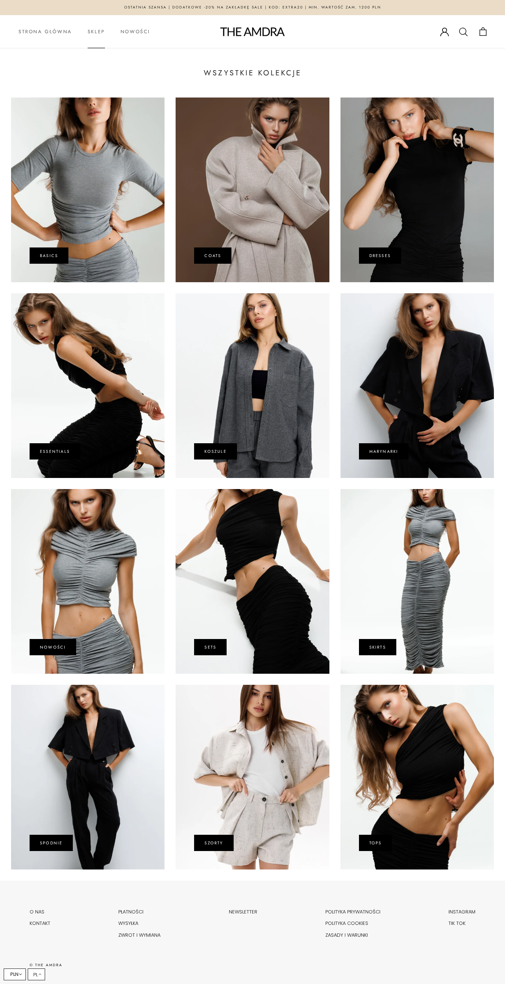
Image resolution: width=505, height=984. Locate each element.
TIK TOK (456, 923)
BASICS (49, 256)
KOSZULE (215, 451)
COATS (212, 256)
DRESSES (380, 256)
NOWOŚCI (135, 31)
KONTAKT (40, 923)
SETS (210, 647)
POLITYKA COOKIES (346, 923)
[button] (36, 974)
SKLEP (96, 31)
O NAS (37, 911)
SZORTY (213, 843)
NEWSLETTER (243, 911)
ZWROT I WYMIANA (139, 935)
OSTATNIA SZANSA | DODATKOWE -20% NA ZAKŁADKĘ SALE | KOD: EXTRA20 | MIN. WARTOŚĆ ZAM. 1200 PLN (252, 7)
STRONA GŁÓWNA (45, 31)
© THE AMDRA (46, 965)
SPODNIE (51, 843)
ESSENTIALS (55, 451)
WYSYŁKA (128, 923)
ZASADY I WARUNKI (346, 935)
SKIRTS (377, 647)
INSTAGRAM (461, 911)
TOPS (375, 843)
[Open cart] (483, 31)
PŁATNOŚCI (130, 911)
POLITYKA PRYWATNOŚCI (352, 911)
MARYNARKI (384, 451)
